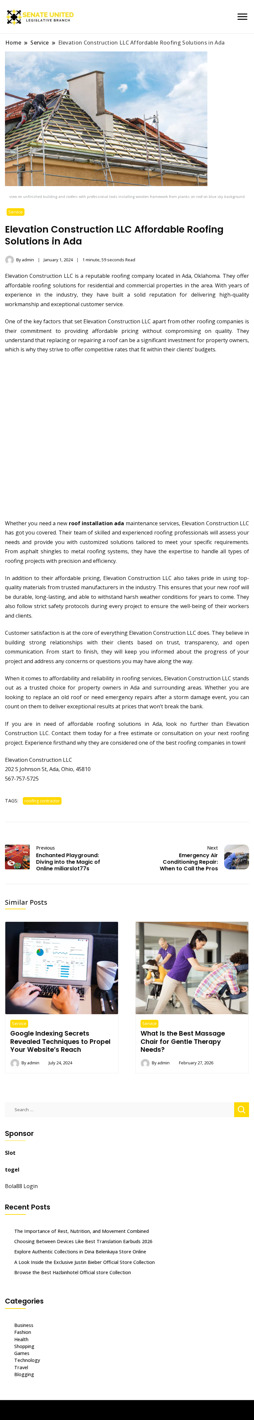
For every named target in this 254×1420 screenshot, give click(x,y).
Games (21, 1353)
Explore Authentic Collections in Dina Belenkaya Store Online (80, 1251)
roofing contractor (42, 801)
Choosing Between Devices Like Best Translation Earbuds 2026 (83, 1241)
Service (15, 212)
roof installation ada (96, 523)
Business (23, 1325)
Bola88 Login (21, 1186)
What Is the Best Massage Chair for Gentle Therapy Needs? (183, 1041)
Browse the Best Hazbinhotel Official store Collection (72, 1272)
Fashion (22, 1332)
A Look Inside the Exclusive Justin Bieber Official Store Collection (84, 1262)
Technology (27, 1360)
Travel (21, 1367)
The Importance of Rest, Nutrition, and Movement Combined (81, 1231)
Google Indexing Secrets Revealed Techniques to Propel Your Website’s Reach (60, 1041)
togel (12, 1169)
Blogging (24, 1374)
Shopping (24, 1346)
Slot (10, 1152)
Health (21, 1339)
